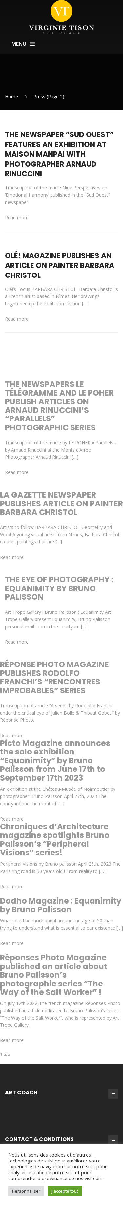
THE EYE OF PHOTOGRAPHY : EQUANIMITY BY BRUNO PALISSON (59, 588)
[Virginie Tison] (61, 16)
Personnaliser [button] (26, 1191)
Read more (17, 217)
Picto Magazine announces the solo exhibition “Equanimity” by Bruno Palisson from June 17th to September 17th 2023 (55, 760)
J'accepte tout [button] (64, 1191)
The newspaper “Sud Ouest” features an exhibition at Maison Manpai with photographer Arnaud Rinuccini (59, 154)
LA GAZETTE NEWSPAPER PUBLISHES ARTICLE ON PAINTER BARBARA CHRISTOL (61, 503)
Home (11, 96)
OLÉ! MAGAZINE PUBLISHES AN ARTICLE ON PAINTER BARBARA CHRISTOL (59, 265)
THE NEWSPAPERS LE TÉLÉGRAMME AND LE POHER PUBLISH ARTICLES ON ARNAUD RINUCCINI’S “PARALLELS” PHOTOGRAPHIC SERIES (59, 406)
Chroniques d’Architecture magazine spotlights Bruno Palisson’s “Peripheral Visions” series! (55, 839)
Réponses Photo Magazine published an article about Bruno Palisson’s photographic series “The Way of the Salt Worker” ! (53, 975)
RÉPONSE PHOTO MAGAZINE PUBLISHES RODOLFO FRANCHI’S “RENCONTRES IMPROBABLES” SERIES (54, 677)
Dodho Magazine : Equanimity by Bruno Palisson (60, 905)
